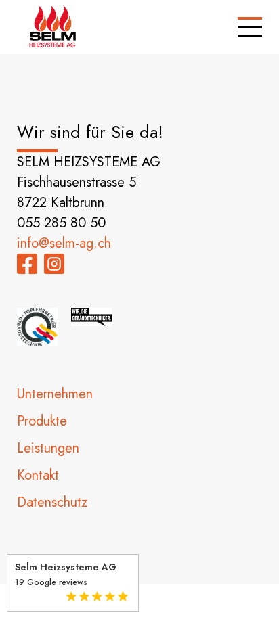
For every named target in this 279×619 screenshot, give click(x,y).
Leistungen (48, 448)
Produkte (42, 421)
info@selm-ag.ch (64, 243)
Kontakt (38, 475)
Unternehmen (55, 394)
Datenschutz (52, 502)
